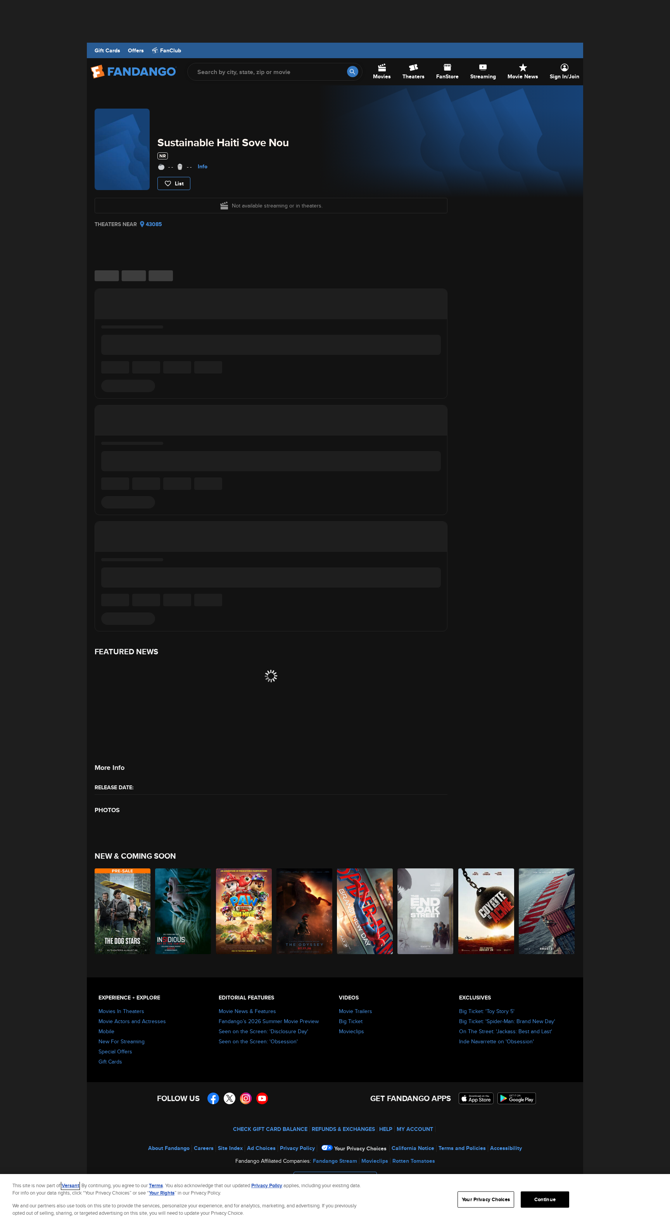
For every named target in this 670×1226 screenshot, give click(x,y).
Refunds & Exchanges (343, 1129)
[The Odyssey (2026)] (304, 911)
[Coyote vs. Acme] (486, 911)
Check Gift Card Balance (270, 1129)
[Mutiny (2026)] (547, 911)
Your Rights (161, 1193)
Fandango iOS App (476, 1098)
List (179, 183)
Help (385, 1129)
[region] (335, 1200)
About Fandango (169, 1148)
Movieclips (351, 1031)
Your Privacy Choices (360, 1148)
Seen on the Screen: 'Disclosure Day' (263, 1031)
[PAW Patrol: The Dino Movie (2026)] (244, 911)
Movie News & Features (247, 1011)
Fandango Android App (516, 1098)
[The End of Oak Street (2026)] (425, 911)
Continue (545, 1199)
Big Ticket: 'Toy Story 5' (487, 1011)
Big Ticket (351, 1021)
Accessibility (506, 1148)
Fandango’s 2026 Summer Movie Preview (269, 1021)
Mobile (106, 1031)
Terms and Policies (462, 1148)
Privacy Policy (297, 1148)
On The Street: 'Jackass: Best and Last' (505, 1031)
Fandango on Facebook (213, 1098)
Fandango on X (229, 1098)
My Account (415, 1129)
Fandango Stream (335, 1161)
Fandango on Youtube (262, 1098)
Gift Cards (107, 50)
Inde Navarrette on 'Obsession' (496, 1041)
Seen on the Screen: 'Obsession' (258, 1041)
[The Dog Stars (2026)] (123, 911)
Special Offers (115, 1051)
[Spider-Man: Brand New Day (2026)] (365, 911)
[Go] (352, 71)
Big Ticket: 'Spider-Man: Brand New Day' (507, 1021)
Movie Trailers (355, 1011)
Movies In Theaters (121, 1011)
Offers (136, 50)
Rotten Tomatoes (413, 1161)
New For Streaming (121, 1041)
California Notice (413, 1148)
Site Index (230, 1148)
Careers (204, 1148)
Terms (156, 1185)
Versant (70, 1185)
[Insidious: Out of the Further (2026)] (183, 911)
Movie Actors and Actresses (132, 1021)
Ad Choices (261, 1148)
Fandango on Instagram (246, 1098)
